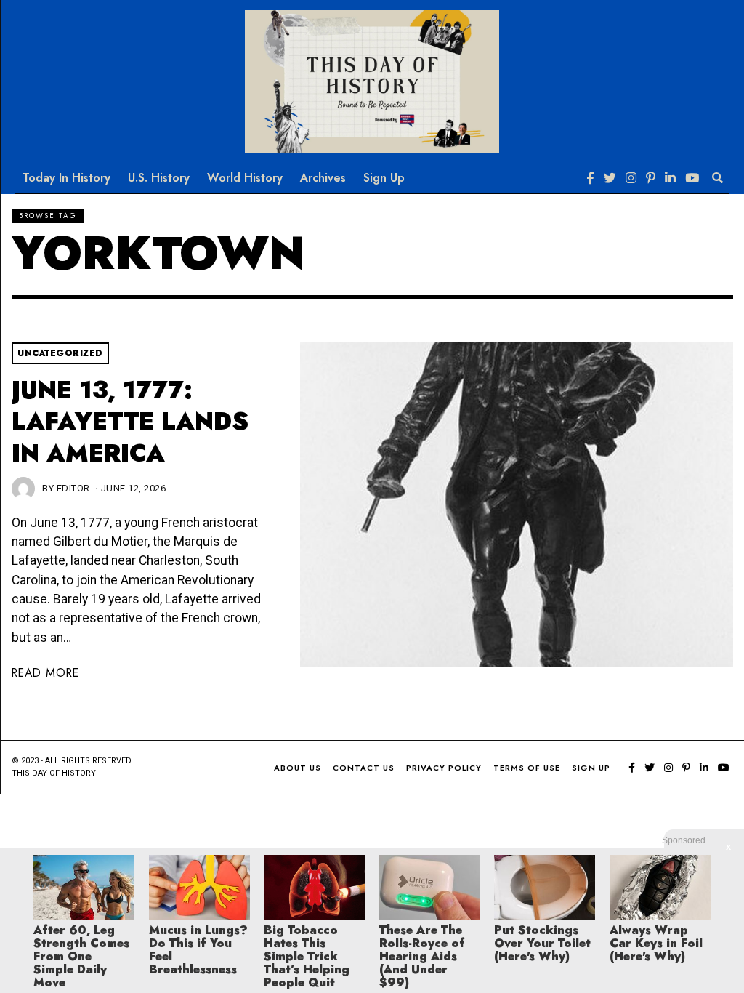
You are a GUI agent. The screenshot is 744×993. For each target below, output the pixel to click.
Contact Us (364, 767)
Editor (73, 488)
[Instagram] (631, 178)
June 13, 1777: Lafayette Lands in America (130, 421)
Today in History (66, 177)
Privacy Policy (444, 767)
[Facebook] (590, 178)
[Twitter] (610, 178)
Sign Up (384, 177)
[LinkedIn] (670, 178)
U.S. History (159, 177)
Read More (45, 672)
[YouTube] (692, 178)
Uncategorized (60, 353)
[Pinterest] (650, 178)
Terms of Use (526, 767)
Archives (323, 177)
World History (245, 177)
